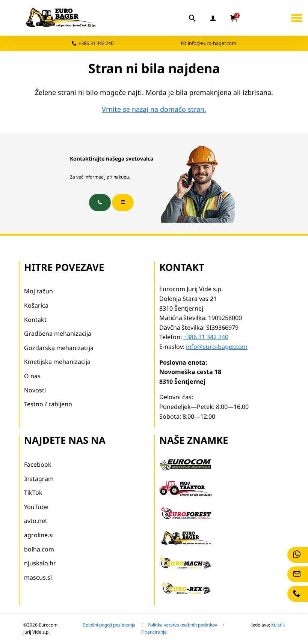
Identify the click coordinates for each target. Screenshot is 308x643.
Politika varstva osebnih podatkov (182, 625)
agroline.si (39, 535)
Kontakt (35, 319)
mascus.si (38, 577)
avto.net (35, 521)
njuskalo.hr (40, 563)
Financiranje (154, 632)
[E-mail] (297, 574)
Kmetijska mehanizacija (57, 362)
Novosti (35, 390)
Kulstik (278, 625)
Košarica (36, 305)
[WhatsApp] (297, 555)
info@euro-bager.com (212, 43)
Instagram (39, 479)
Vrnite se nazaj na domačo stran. (154, 109)
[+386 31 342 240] (100, 202)
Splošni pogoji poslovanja (109, 625)
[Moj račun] (213, 18)
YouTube (36, 507)
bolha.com (39, 549)
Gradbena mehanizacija (57, 333)
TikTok (33, 492)
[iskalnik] (192, 18)
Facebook (37, 464)
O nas (32, 376)
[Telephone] (297, 594)
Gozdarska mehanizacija (59, 348)
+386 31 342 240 (96, 43)
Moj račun (38, 291)
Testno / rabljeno (48, 404)
